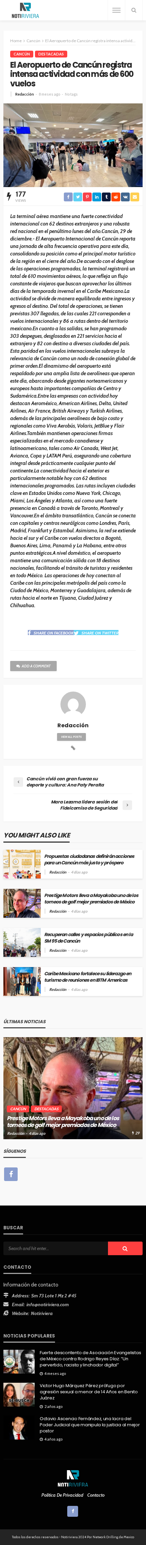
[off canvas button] (116, 10)
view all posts (71, 736)
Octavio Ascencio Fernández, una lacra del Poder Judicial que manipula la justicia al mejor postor (90, 1425)
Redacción (24, 94)
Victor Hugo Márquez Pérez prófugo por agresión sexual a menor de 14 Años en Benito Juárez (89, 1392)
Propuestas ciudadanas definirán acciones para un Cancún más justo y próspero (89, 859)
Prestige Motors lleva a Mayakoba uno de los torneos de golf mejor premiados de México (91, 898)
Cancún (22, 54)
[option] (73, 1088)
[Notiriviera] (25, 10)
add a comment (36, 666)
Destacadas (51, 54)
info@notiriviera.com (47, 1304)
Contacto (96, 1495)
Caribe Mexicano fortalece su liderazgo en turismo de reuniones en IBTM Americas (87, 976)
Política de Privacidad (62, 1495)
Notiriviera (42, 1313)
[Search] (134, 10)
